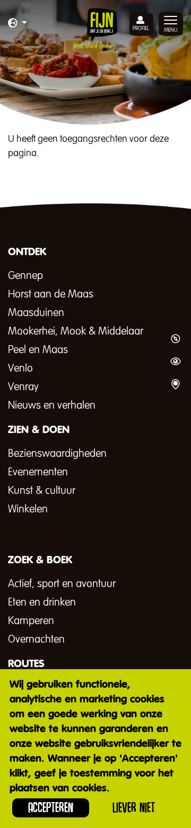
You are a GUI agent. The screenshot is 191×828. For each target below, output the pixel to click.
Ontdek (175, 338)
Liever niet (133, 807)
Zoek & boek (175, 384)
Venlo (20, 368)
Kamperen (31, 621)
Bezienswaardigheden (57, 453)
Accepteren (50, 807)
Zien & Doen (175, 361)
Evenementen (38, 472)
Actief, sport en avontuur (62, 584)
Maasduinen (36, 313)
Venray (23, 387)
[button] (17, 24)
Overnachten (36, 639)
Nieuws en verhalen (52, 405)
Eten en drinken (42, 602)
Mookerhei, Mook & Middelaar (75, 331)
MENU (171, 30)
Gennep (25, 276)
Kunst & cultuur (41, 490)
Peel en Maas (38, 350)
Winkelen (28, 509)
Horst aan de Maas (50, 294)
